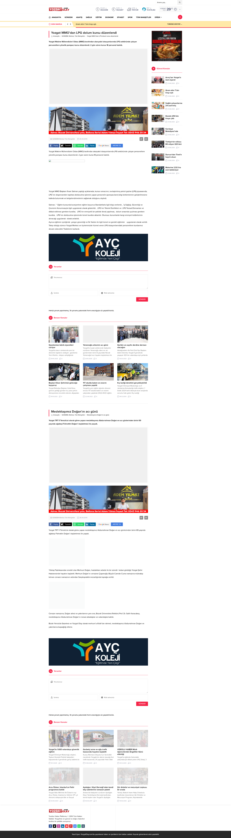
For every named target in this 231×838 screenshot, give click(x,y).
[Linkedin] (62, 826)
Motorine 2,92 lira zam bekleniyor (173, 168)
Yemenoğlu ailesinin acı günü (95, 345)
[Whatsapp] (79, 826)
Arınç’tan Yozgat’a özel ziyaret (173, 78)
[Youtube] (66, 826)
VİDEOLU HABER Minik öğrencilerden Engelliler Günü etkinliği (130, 751)
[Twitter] (54, 826)
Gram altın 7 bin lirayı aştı (86, 24)
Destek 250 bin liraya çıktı (172, 117)
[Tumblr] (83, 826)
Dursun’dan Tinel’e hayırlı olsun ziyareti (173, 157)
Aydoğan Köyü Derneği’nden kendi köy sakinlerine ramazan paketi (98, 788)
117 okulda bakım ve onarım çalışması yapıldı (94, 384)
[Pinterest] (71, 826)
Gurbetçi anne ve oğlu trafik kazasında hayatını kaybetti (95, 750)
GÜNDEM (65, 36)
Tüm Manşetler (80, 36)
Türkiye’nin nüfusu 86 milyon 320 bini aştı (173, 144)
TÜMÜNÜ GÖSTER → (174, 24)
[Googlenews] (75, 826)
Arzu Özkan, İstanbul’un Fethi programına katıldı (61, 788)
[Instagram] (58, 826)
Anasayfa (56, 36)
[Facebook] (50, 826)
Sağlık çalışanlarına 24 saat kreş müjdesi (173, 105)
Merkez (71, 36)
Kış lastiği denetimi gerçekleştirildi (132, 383)
